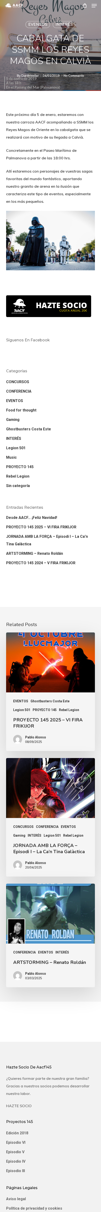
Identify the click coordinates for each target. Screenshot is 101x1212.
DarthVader (30, 75)
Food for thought (21, 410)
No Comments (74, 75)
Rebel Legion (17, 476)
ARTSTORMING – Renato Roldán (34, 553)
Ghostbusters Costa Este (28, 429)
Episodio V (15, 1152)
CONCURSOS (17, 382)
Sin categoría (18, 485)
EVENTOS (37, 24)
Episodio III (15, 1171)
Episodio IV (15, 1161)
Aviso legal (16, 1199)
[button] (94, 5)
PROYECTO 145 (20, 467)
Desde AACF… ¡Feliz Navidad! (31, 517)
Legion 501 (16, 448)
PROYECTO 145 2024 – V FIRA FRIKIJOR (40, 563)
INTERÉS (64, 24)
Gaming (12, 419)
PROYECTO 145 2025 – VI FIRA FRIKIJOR (41, 527)
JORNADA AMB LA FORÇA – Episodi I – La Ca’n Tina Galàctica (47, 540)
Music (11, 457)
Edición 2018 (17, 1133)
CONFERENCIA (18, 391)
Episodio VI (15, 1142)
